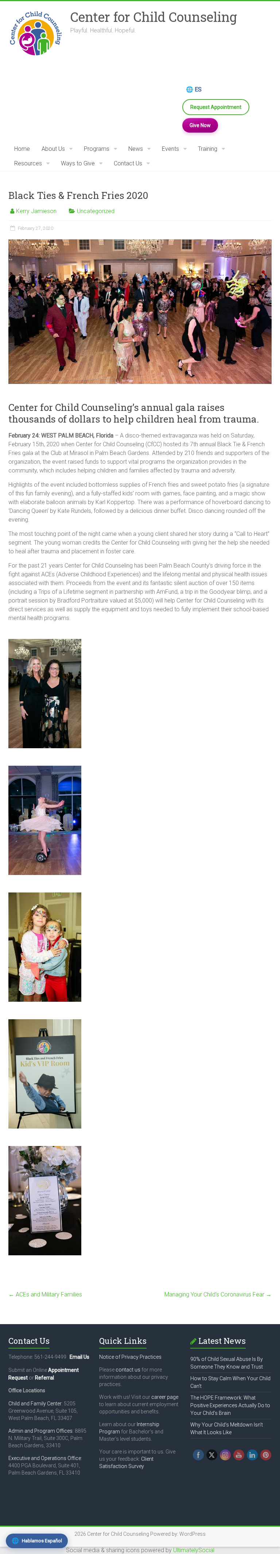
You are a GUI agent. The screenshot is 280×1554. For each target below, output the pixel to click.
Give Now (200, 125)
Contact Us (128, 163)
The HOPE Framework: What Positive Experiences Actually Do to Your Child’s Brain (230, 1405)
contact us (128, 1370)
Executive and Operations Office (44, 1458)
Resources (28, 163)
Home (22, 148)
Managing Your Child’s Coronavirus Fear (218, 1294)
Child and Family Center (35, 1403)
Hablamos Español (37, 1540)
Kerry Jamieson (36, 211)
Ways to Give (78, 163)
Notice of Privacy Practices (130, 1357)
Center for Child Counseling (153, 16)
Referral (44, 1378)
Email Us (79, 1357)
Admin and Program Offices (40, 1431)
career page (164, 1397)
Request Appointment (215, 107)
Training (207, 148)
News (135, 148)
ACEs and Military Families (45, 1294)
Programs (96, 148)
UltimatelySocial (193, 1550)
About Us (53, 148)
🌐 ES (194, 89)
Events (170, 148)
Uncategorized (95, 211)
